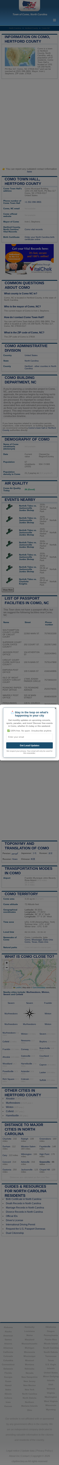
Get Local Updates (29, 745)
